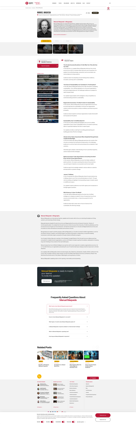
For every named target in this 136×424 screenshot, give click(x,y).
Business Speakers (73, 388)
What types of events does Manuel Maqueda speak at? (62, 321)
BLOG (84, 3)
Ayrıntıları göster (80, 421)
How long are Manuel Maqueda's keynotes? (59, 336)
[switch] (52, 422)
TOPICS (60, 3)
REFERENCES (78, 3)
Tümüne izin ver (103, 415)
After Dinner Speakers (74, 386)
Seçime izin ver (103, 419)
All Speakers (39, 407)
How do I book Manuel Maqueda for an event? (59, 317)
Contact (87, 392)
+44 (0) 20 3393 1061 (62, 280)
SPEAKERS (54, 3)
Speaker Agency (28, 7)
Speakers (33, 7)
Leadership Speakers (73, 398)
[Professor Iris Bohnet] (38, 394)
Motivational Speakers (74, 383)
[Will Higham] (38, 398)
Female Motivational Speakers (75, 396)
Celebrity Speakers (73, 394)
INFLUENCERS (66, 3)
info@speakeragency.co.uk (60, 281)
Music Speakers (72, 390)
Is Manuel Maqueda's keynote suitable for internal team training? (64, 326)
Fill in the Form (46, 281)
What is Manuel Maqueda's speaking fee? (59, 331)
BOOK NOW (95, 12)
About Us (87, 383)
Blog (86, 388)
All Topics (71, 407)
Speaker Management (90, 386)
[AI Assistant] (108, 8)
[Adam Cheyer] (38, 402)
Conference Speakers (74, 392)
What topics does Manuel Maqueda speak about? (60, 306)
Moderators (72, 403)
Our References (89, 390)
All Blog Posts (55, 407)
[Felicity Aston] (38, 385)
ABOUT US (73, 3)
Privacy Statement (89, 396)
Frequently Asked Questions (91, 394)
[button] (97, 347)
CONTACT (88, 3)
